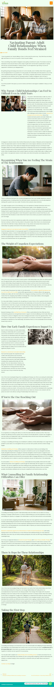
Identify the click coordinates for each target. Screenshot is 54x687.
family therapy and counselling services (27, 654)
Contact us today (5, 663)
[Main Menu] (51, 3)
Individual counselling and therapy (9, 449)
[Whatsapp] (50, 683)
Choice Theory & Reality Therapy (42, 540)
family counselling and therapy (17, 461)
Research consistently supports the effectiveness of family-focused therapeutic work (22, 530)
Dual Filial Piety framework (20, 312)
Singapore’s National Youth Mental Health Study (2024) (14, 229)
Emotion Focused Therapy (25, 540)
